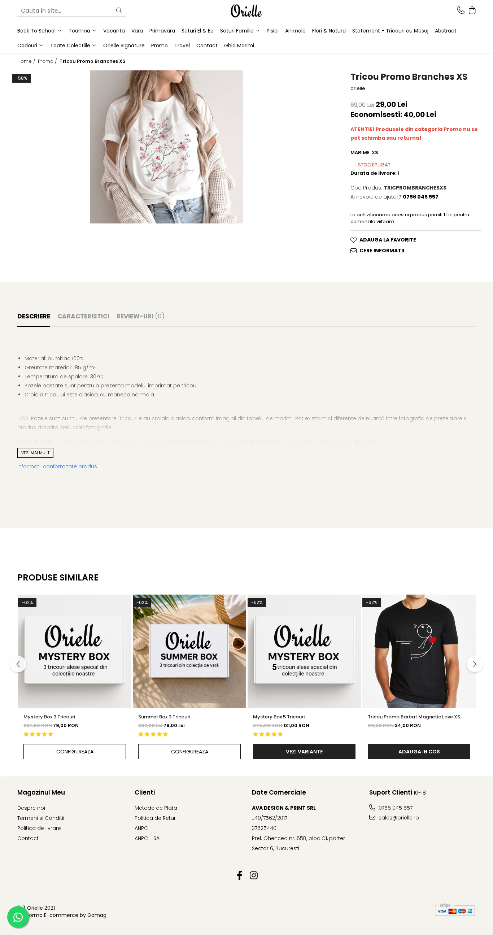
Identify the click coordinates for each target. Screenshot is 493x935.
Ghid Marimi (239, 45)
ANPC (141, 828)
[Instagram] (253, 875)
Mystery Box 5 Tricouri (279, 716)
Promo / (48, 61)
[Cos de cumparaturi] (472, 10)
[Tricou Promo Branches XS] (166, 146)
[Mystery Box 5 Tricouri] (304, 651)
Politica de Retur (155, 818)
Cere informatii (381, 250)
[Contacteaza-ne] (460, 10)
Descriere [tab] (33, 316)
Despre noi (31, 808)
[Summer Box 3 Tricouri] (189, 651)
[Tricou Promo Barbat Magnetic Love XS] (419, 651)
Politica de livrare (39, 828)
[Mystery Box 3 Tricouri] (74, 651)
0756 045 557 (395, 808)
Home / (27, 61)
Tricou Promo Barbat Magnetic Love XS (414, 716)
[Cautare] (119, 11)
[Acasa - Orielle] (246, 11)
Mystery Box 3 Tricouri (49, 716)
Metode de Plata (156, 808)
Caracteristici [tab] (83, 316)
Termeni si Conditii (40, 818)
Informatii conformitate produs (57, 466)
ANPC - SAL (148, 838)
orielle (357, 88)
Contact (207, 45)
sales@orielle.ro (398, 817)
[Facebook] (239, 875)
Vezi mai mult (35, 453)
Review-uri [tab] (141, 316)
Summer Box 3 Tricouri (164, 716)
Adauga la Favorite (387, 239)
